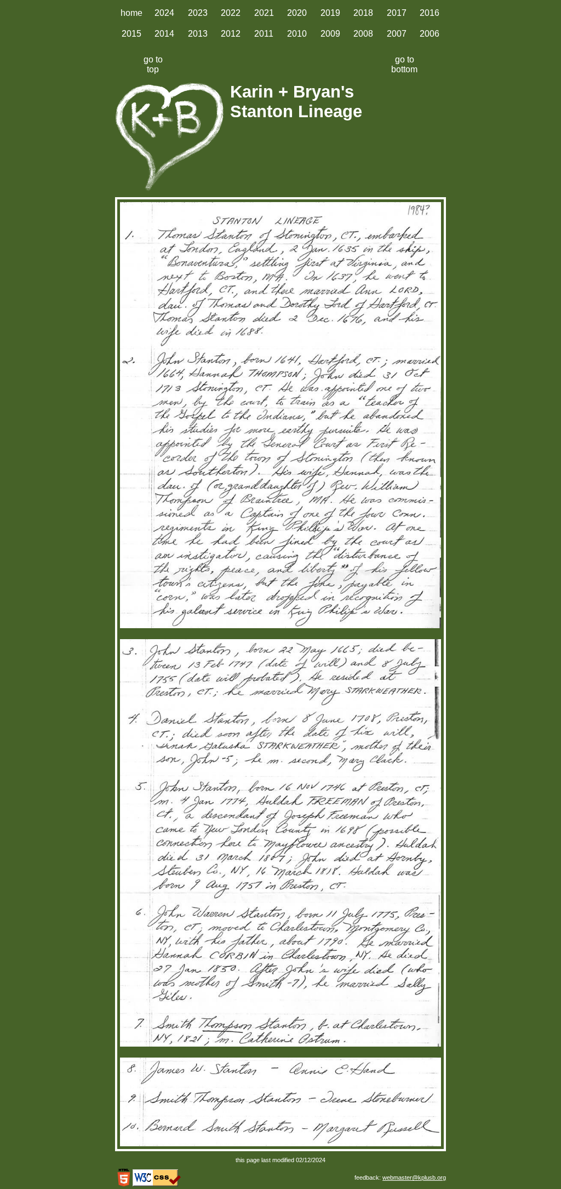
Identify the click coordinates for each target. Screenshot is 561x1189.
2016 (429, 13)
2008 (363, 33)
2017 (397, 13)
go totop (153, 64)
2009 (330, 33)
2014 (164, 33)
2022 (231, 13)
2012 (231, 33)
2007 (397, 33)
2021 (264, 13)
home (131, 13)
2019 (330, 13)
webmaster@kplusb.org (414, 1177)
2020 (297, 13)
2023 (198, 13)
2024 (164, 13)
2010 (297, 33)
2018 (363, 13)
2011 (263, 33)
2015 (131, 33)
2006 (429, 33)
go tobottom (404, 64)
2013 (198, 33)
